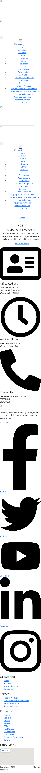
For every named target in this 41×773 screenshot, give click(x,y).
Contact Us (22, 102)
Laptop (24, 55)
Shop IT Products (24, 86)
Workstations (24, 72)
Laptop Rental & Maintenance (24, 88)
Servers (24, 61)
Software (24, 80)
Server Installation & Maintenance (24, 91)
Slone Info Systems (23, 767)
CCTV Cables (24, 75)
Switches (24, 63)
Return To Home (22, 243)
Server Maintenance (24, 94)
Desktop (24, 58)
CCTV (24, 66)
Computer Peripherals (24, 77)
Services (22, 83)
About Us (22, 50)
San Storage (24, 69)
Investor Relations (22, 99)
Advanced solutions (22, 97)
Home (22, 47)
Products (22, 52)
